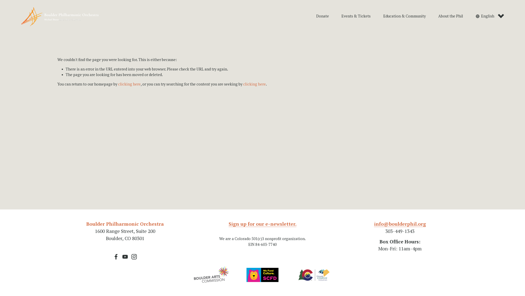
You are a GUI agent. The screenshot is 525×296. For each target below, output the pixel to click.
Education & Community (404, 16)
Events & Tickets (356, 16)
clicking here (129, 84)
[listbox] (490, 16)
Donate (322, 16)
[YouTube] (125, 257)
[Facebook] (116, 257)
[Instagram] (134, 257)
